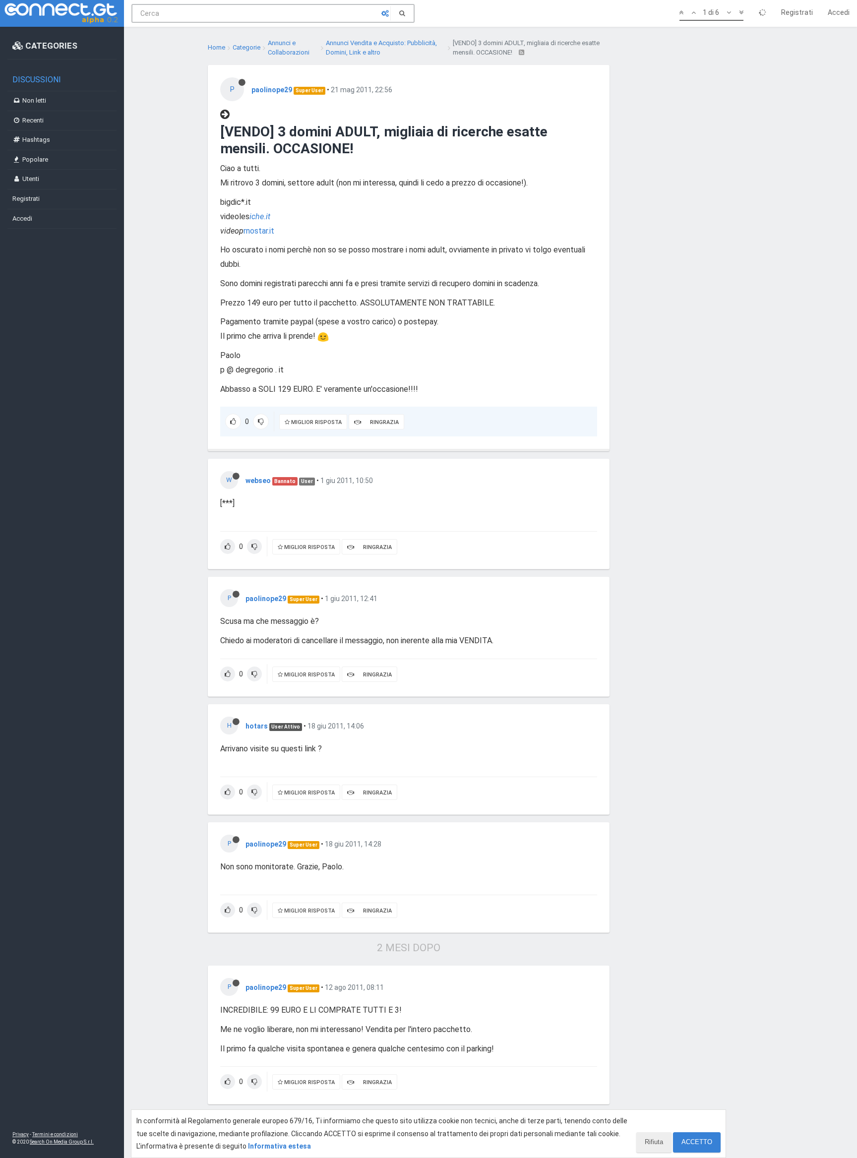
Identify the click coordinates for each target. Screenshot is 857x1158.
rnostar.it (259, 231)
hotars (256, 726)
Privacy (20, 1134)
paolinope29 (271, 90)
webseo (258, 481)
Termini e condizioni (55, 1134)
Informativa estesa (279, 1146)
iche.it (259, 216)
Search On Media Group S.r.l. (62, 1142)
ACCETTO (696, 1142)
